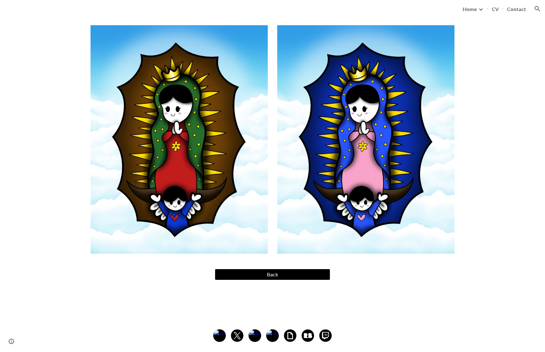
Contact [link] (516, 9)
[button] (537, 8)
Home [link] (470, 9)
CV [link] (495, 9)
